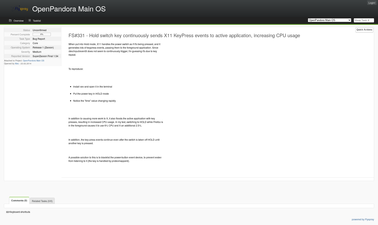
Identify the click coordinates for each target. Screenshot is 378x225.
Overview (19, 20)
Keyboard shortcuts (19, 211)
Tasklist (37, 20)
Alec (17, 63)
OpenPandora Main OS (33, 60)
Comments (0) (19, 200)
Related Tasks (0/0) (42, 201)
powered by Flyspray (363, 219)
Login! (372, 2)
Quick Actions (364, 29)
